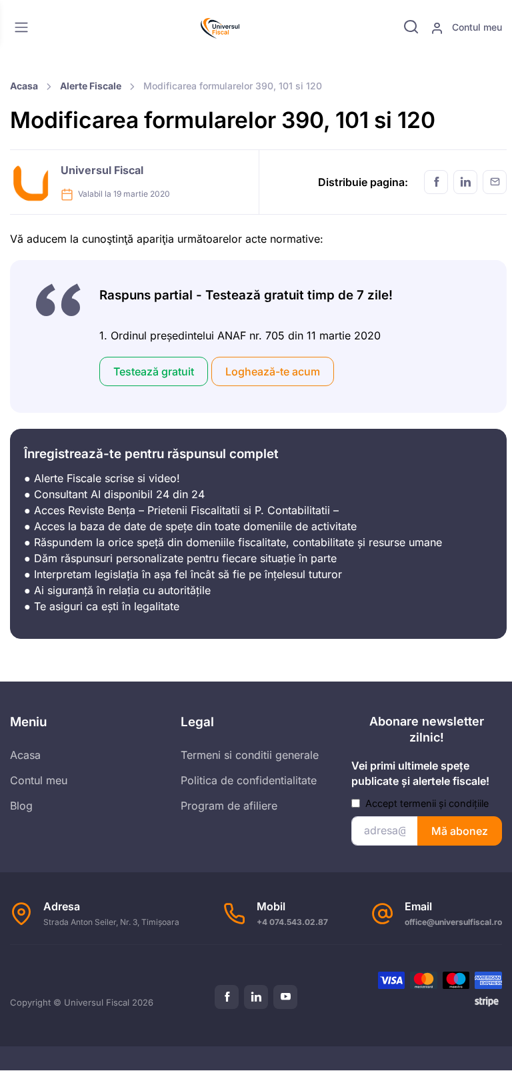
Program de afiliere (229, 805)
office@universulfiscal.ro (453, 922)
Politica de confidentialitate (249, 780)
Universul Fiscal (102, 170)
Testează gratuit (153, 371)
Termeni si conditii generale (250, 755)
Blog (21, 805)
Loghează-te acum (272, 371)
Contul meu (475, 27)
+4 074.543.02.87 (292, 922)
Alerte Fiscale (90, 85)
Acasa (24, 85)
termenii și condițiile (444, 803)
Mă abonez (459, 831)
